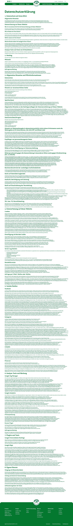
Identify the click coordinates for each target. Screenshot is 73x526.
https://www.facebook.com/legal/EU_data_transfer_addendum (16, 310)
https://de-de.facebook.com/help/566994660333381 (38, 310)
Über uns (39, 508)
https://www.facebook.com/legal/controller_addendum (37, 305)
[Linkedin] (7, 1)
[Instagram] (10, 1)
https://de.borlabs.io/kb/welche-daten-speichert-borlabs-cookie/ (36, 244)
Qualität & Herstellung (31, 508)
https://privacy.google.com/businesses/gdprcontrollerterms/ (16, 459)
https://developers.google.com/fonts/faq (32, 442)
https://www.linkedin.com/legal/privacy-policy (45, 358)
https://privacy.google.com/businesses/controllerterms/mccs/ (27, 408)
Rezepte (17, 508)
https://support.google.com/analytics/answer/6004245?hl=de (28, 428)
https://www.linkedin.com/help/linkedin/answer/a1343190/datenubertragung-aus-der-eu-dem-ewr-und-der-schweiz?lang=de (27, 357)
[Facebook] (9, 1)
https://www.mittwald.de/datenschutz (34, 63)
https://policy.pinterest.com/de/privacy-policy (49, 371)
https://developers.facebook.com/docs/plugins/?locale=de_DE (42, 293)
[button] (65, 1)
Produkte (7, 508)
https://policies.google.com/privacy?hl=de (29, 443)
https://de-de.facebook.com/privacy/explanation (53, 298)
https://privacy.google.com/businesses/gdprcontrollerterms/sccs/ (40, 459)
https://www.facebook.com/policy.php (56, 310)
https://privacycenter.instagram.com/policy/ (36, 339)
